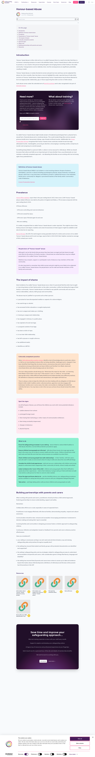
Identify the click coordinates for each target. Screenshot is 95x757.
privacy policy (25, 124)
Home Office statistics (22, 197)
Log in (82, 2)
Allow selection (80, 743)
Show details (72, 754)
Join (75, 2)
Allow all (80, 738)
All (78, 22)
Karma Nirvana (20, 234)
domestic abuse (21, 86)
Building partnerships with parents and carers (30, 45)
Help (92, 2)
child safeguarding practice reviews (32, 360)
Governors (63, 2)
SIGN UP (43, 118)
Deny (80, 747)
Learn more (52, 661)
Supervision (42, 2)
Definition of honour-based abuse (27, 32)
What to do (21, 43)
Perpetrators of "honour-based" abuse (28, 36)
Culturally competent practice (26, 39)
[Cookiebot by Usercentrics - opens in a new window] (9, 754)
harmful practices (49, 83)
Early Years (56, 2)
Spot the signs (22, 41)
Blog (70, 2)
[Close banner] (92, 737)
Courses (49, 2)
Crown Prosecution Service (27, 182)
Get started (43, 661)
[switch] (40, 754)
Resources (34, 2)
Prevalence (21, 34)
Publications (24, 2)
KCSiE (16, 2)
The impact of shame (24, 38)
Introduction (22, 30)
